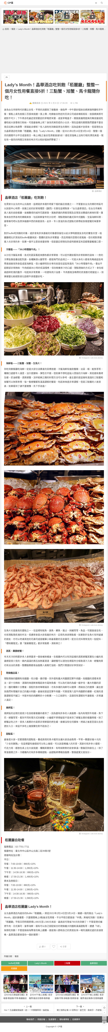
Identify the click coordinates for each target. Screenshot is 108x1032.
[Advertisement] (54, 52)
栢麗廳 (14, 968)
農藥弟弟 (36, 103)
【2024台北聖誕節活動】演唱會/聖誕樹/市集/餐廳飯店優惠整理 (15, 998)
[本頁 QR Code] (104, 1022)
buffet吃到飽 (14, 963)
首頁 (7, 29)
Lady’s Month (41, 963)
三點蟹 (67, 963)
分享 (65, 946)
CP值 (10, 3)
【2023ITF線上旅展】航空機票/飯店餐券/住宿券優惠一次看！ (92, 998)
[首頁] (104, 1007)
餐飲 (13, 29)
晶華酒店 (98, 191)
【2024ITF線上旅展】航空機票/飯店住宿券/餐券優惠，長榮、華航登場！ (40, 998)
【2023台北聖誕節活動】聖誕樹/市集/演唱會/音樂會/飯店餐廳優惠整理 (67, 998)
